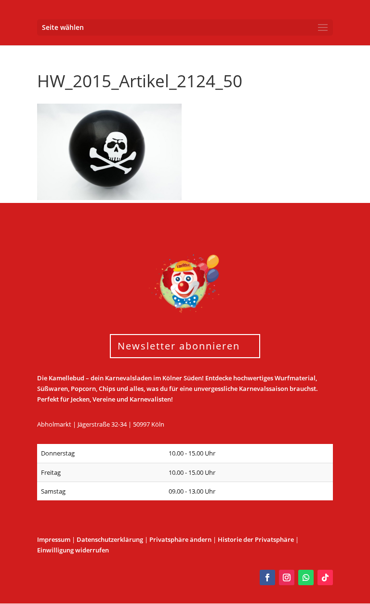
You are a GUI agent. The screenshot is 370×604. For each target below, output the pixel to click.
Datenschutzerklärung (110, 539)
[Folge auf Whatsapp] (306, 577)
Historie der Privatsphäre (256, 539)
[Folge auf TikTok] (325, 577)
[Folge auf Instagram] (286, 577)
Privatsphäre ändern (180, 539)
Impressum (53, 539)
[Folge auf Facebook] (267, 577)
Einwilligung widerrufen (73, 550)
